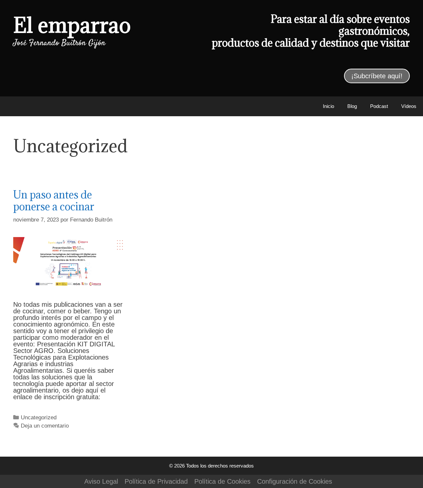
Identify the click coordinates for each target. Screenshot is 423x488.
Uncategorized (39, 417)
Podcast (379, 106)
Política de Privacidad (156, 481)
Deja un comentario (45, 426)
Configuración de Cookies (294, 481)
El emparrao (72, 25)
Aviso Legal (101, 481)
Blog (352, 106)
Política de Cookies (222, 481)
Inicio (328, 106)
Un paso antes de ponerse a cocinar (53, 200)
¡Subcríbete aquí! (377, 76)
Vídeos (408, 106)
